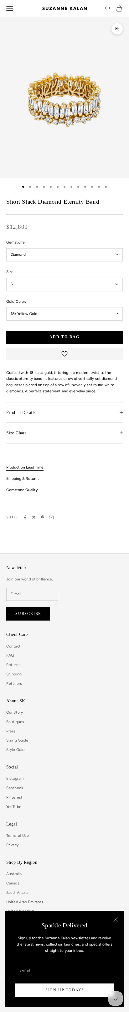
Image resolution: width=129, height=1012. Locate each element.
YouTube (13, 807)
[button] (64, 354)
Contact (13, 646)
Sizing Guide (17, 740)
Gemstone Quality (22, 490)
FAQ (10, 655)
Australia (14, 874)
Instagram (14, 778)
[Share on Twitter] (33, 517)
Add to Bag (64, 337)
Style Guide (16, 749)
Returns (13, 665)
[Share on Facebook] (25, 517)
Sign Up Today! (64, 990)
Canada (12, 883)
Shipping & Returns (22, 478)
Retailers (14, 683)
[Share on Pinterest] (42, 517)
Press (11, 731)
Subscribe (28, 613)
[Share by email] (51, 517)
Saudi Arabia (17, 892)
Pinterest (14, 797)
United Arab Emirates (24, 902)
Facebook (14, 788)
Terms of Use (17, 835)
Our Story (14, 712)
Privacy (12, 845)
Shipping (14, 674)
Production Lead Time (25, 467)
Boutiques (15, 722)
